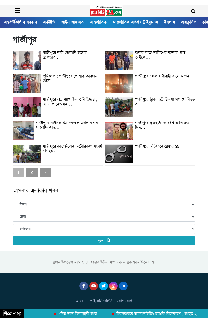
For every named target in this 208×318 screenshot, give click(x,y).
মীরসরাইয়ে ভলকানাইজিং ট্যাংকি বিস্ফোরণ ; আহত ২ (154, 314)
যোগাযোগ (124, 301)
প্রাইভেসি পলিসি (101, 301)
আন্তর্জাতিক (98, 22)
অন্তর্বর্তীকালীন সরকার (20, 22)
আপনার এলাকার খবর (35, 191)
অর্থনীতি (49, 22)
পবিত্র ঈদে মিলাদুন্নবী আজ (75, 314)
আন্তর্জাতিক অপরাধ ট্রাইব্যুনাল (135, 22)
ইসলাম (169, 22)
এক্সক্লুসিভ (188, 22)
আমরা (80, 301)
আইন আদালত (72, 22)
